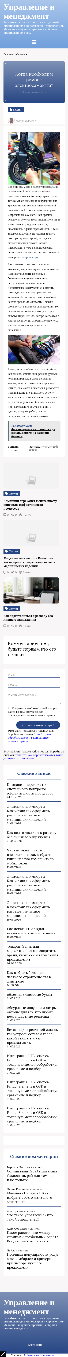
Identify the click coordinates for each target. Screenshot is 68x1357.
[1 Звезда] (53, 446)
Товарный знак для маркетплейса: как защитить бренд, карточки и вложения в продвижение (32, 952)
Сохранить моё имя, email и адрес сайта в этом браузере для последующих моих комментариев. (33, 711)
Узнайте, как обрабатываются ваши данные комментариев (29, 737)
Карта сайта (35, 1344)
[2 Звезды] (56, 446)
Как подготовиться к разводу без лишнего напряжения (31, 834)
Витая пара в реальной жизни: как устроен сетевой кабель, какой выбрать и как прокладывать (32, 1036)
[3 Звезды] (30, 450)
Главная (8, 54)
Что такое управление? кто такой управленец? (30, 1217)
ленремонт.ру (30, 257)
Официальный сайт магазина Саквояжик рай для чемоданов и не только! (33, 1175)
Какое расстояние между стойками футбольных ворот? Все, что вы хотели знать (32, 1236)
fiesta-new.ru (48, 1355)
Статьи (20, 54)
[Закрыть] (3, 1354)
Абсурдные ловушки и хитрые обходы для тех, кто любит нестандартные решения (33, 1011)
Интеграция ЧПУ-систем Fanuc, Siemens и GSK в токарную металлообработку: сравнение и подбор (32, 1062)
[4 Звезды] (33, 450)
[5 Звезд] (35, 450)
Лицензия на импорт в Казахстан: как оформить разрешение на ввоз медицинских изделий (28, 813)
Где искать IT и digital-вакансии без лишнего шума (31, 931)
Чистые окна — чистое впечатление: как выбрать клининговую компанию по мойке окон (30, 856)
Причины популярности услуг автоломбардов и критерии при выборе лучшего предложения (33, 1260)
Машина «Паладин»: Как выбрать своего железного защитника (29, 1197)
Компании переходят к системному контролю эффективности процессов (30, 788)
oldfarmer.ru (31, 1355)
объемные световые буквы (29, 994)
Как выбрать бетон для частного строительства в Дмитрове (29, 976)
